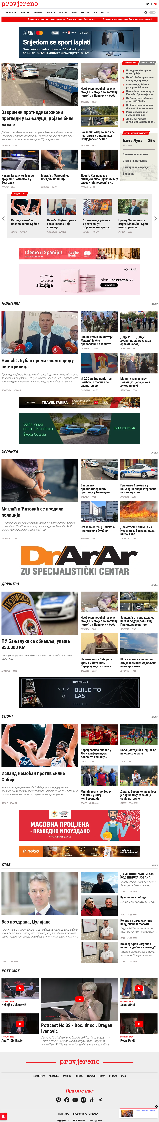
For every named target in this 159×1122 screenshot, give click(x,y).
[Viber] (58, 1100)
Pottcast (105, 12)
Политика (25, 12)
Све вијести (11, 12)
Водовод (128, 173)
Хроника (38, 12)
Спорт (74, 12)
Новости (50, 12)
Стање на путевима (135, 160)
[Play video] (79, 999)
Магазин (63, 12)
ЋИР (156, 4)
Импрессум (63, 1114)
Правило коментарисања (85, 1114)
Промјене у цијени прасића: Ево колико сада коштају (71, 19)
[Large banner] (79, 42)
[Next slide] (155, 218)
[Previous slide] (3, 218)
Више (154, 304)
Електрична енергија (136, 167)
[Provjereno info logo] (19, 4)
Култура (85, 12)
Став (95, 12)
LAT (147, 4)
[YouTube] (75, 1100)
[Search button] (145, 12)
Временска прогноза (135, 154)
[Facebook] (66, 1100)
